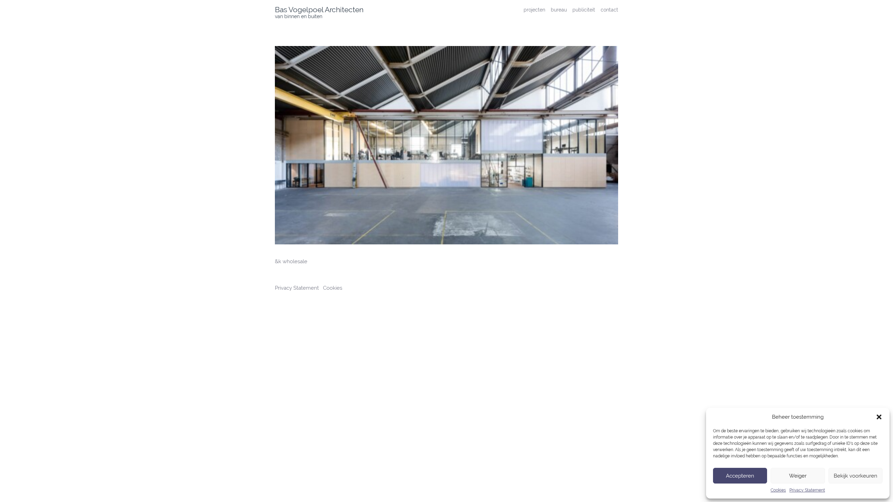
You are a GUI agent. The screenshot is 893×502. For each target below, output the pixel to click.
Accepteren (740, 476)
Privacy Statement (807, 490)
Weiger (797, 476)
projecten (534, 10)
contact (609, 10)
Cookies (778, 490)
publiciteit (583, 10)
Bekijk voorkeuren (855, 476)
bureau (559, 10)
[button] (879, 416)
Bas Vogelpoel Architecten (319, 9)
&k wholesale (291, 261)
